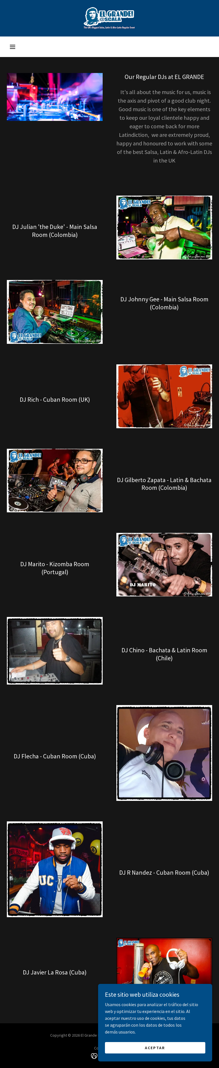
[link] (109, 18)
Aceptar (155, 1047)
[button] (12, 46)
